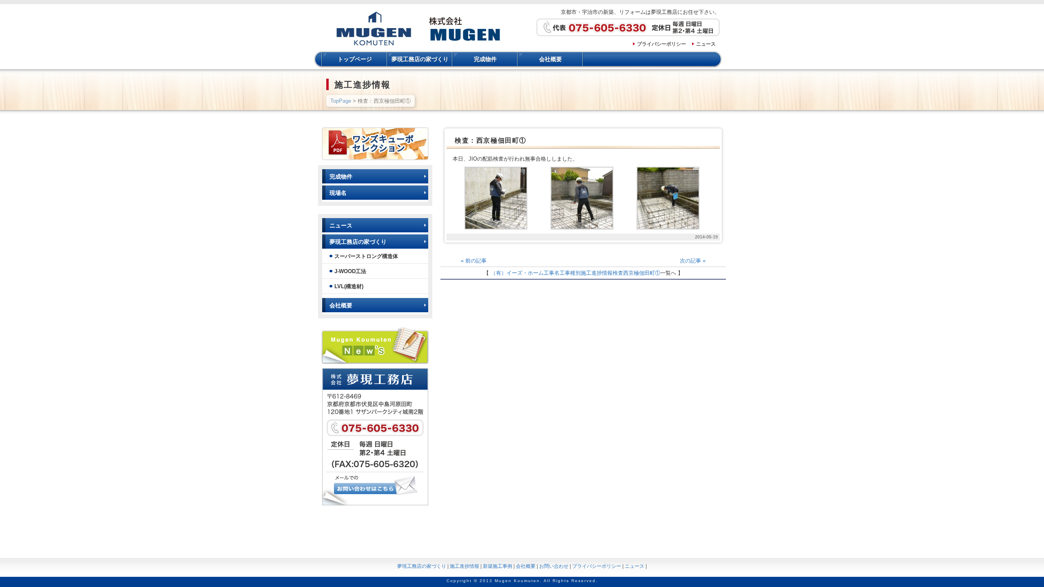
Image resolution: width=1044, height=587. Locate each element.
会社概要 (550, 59)
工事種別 (570, 273)
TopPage (340, 101)
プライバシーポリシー (661, 44)
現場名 (338, 193)
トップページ (355, 59)
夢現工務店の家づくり (420, 59)
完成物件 (485, 59)
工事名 (552, 273)
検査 (618, 273)
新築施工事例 (497, 566)
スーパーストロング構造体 (366, 256)
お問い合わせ (553, 566)
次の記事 (693, 261)
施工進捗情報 (597, 273)
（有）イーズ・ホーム (517, 273)
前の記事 (474, 261)
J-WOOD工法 (350, 271)
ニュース (706, 44)
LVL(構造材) (348, 286)
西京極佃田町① (641, 273)
